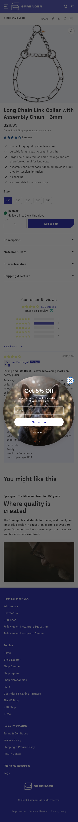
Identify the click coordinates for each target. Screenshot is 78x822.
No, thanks (39, 432)
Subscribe (39, 422)
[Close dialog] (70, 380)
